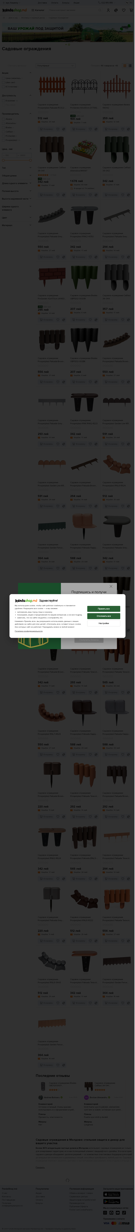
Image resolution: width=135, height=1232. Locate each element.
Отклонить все (103, 616)
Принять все (103, 608)
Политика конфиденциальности (28, 631)
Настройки (103, 623)
